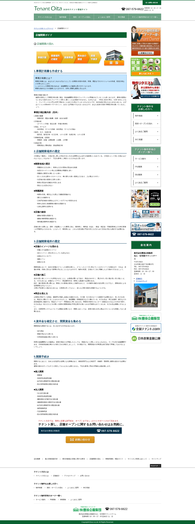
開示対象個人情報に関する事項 (73, 459)
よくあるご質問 (104, 17)
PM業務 (53, 500)
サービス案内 (40, 500)
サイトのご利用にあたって (137, 459)
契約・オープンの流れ (81, 17)
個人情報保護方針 (51, 459)
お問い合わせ (85, 476)
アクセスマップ (141, 281)
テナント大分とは (45, 17)
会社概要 (37, 459)
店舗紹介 (139, 279)
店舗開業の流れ (95, 459)
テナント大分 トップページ (43, 28)
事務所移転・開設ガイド (114, 459)
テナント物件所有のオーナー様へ (145, 17)
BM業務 (63, 500)
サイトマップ (156, 459)
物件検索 (62, 17)
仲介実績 (121, 17)
